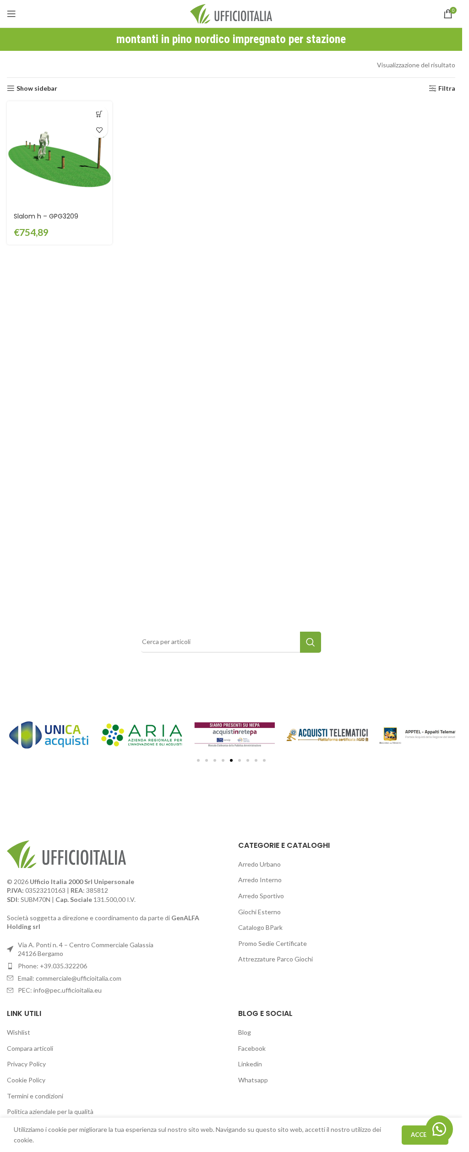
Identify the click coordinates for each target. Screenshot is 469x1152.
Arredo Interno (260, 880)
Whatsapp (253, 1080)
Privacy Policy (26, 1064)
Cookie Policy (26, 1080)
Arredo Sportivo (261, 896)
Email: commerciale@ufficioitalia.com (69, 978)
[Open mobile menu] (11, 14)
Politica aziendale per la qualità (50, 1111)
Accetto (425, 1134)
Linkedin (250, 1064)
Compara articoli (30, 1048)
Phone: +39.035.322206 (52, 966)
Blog (244, 1032)
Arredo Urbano (259, 864)
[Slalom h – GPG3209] (59, 154)
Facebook (252, 1048)
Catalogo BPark (260, 927)
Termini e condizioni (35, 1096)
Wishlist (18, 1032)
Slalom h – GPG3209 (46, 216)
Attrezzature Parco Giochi (275, 959)
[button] (100, 114)
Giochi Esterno (259, 912)
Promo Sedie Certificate (272, 943)
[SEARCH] (310, 642)
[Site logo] (231, 13)
